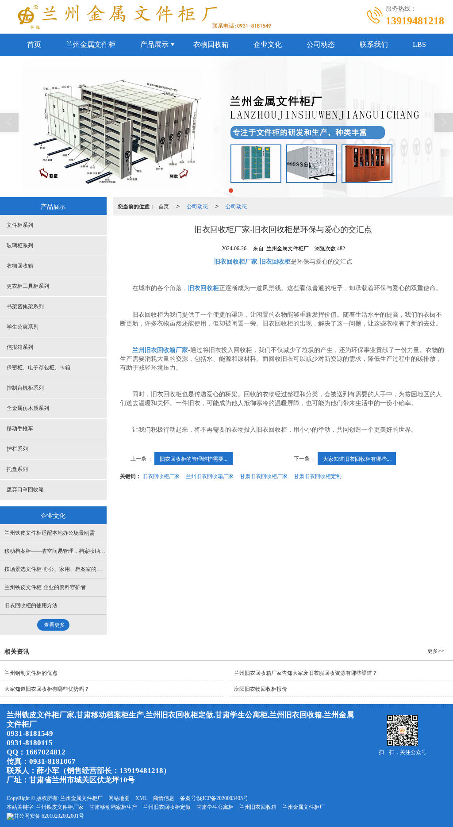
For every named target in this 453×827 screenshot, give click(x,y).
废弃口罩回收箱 (25, 489)
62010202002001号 (49, 816)
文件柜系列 (20, 225)
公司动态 (321, 44)
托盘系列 (17, 469)
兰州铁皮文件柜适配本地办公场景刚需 (49, 533)
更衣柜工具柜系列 (28, 286)
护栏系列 (17, 449)
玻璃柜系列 (20, 245)
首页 (34, 44)
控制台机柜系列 (25, 388)
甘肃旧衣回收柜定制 (318, 475)
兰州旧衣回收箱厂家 (210, 475)
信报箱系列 (20, 347)
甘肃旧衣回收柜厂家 (264, 475)
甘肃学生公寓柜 (215, 807)
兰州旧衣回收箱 (257, 807)
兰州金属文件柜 (90, 44)
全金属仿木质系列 (28, 408)
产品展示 (154, 44)
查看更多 (54, 625)
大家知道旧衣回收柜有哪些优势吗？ (46, 689)
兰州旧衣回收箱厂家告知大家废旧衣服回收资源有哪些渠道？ (305, 673)
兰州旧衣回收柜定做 (167, 807)
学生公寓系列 (22, 327)
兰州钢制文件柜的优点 (31, 673)
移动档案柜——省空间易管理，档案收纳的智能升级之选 (70, 551)
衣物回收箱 (211, 44)
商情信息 (163, 798)
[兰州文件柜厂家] (226, 126)
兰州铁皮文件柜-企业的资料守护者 (45, 587)
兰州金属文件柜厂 (81, 798)
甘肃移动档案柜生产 (113, 807)
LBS (419, 44)
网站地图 (119, 798)
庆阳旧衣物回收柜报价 (260, 689)
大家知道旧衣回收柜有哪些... (357, 458)
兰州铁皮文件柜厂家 (60, 807)
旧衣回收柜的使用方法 (31, 605)
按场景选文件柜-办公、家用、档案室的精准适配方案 (69, 569)
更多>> (435, 651)
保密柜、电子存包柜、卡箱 (38, 367)
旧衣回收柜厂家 (161, 475)
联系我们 (374, 44)
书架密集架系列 (25, 306)
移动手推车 (20, 428)
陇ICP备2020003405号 (222, 798)
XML (141, 798)
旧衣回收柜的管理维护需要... (193, 458)
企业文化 (267, 44)
